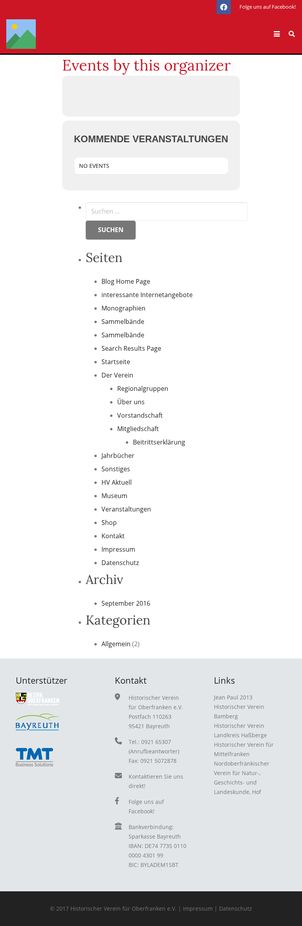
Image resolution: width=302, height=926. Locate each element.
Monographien (123, 308)
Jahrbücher (117, 455)
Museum (114, 495)
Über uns (131, 402)
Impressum (118, 549)
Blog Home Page (125, 281)
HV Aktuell (116, 482)
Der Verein (117, 375)
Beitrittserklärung (159, 442)
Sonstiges (115, 469)
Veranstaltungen (126, 509)
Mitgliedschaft (138, 428)
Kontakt (113, 536)
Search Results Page (131, 348)
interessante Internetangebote (147, 294)
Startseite (115, 361)
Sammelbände (122, 321)
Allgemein (116, 644)
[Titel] (21, 34)
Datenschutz (120, 562)
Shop (109, 522)
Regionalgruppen (142, 388)
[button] (277, 34)
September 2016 (125, 603)
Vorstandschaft (140, 415)
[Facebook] (224, 7)
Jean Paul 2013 (233, 697)
